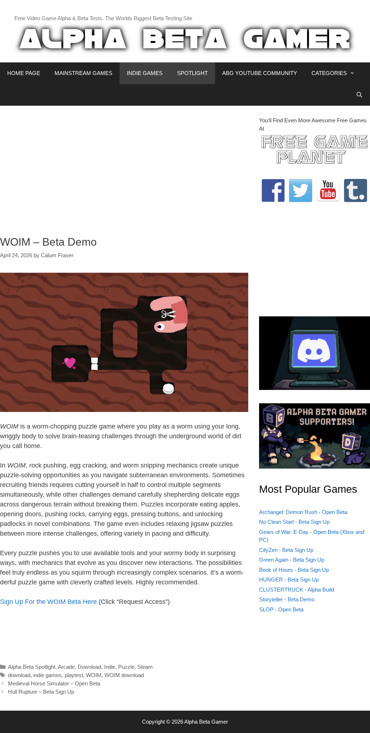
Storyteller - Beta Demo (286, 599)
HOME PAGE (23, 73)
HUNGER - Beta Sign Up (289, 579)
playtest (74, 675)
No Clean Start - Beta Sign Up (294, 522)
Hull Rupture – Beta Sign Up (41, 692)
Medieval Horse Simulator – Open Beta (54, 683)
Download (89, 667)
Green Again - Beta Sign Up (291, 560)
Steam (145, 667)
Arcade (66, 667)
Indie (109, 667)
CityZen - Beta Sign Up (286, 550)
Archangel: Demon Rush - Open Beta (303, 512)
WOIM (94, 675)
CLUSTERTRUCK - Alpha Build (296, 590)
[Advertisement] (124, 167)
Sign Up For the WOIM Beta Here (48, 601)
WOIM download (124, 675)
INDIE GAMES (145, 73)
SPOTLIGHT (192, 73)
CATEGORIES (329, 73)
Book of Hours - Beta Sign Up (294, 570)
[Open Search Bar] (359, 95)
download (19, 675)
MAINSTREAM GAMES (83, 73)
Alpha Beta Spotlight (31, 667)
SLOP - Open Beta (281, 609)
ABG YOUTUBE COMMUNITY (259, 73)
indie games (47, 675)
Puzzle (126, 667)
